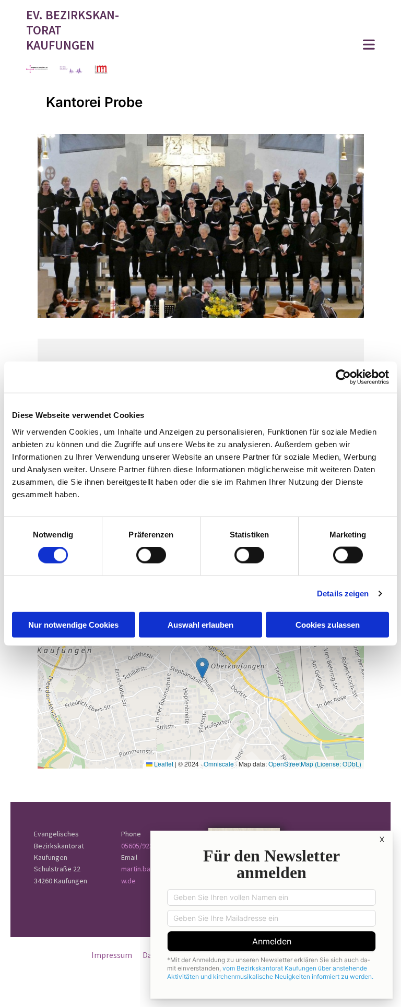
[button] (261, 46)
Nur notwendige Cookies (73, 624)
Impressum (111, 955)
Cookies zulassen (328, 624)
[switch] (151, 555)
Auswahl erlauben (200, 624)
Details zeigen (343, 593)
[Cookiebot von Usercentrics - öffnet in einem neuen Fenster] (343, 377)
